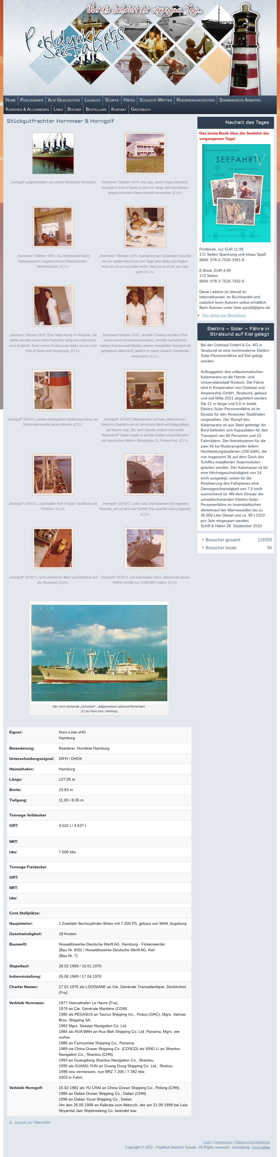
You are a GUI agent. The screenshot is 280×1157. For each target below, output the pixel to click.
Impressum (223, 1142)
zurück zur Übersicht (32, 1122)
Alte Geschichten (64, 100)
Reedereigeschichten (196, 100)
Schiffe (112, 100)
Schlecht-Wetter (155, 100)
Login (207, 1142)
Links (58, 109)
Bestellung (96, 109)
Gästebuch (140, 109)
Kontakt (118, 109)
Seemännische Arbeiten (240, 100)
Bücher (74, 109)
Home (10, 100)
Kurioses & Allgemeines (27, 109)
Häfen (129, 100)
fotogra (261, 1147)
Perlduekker (31, 100)
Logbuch (92, 100)
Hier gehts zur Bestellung (224, 315)
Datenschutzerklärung (252, 1142)
